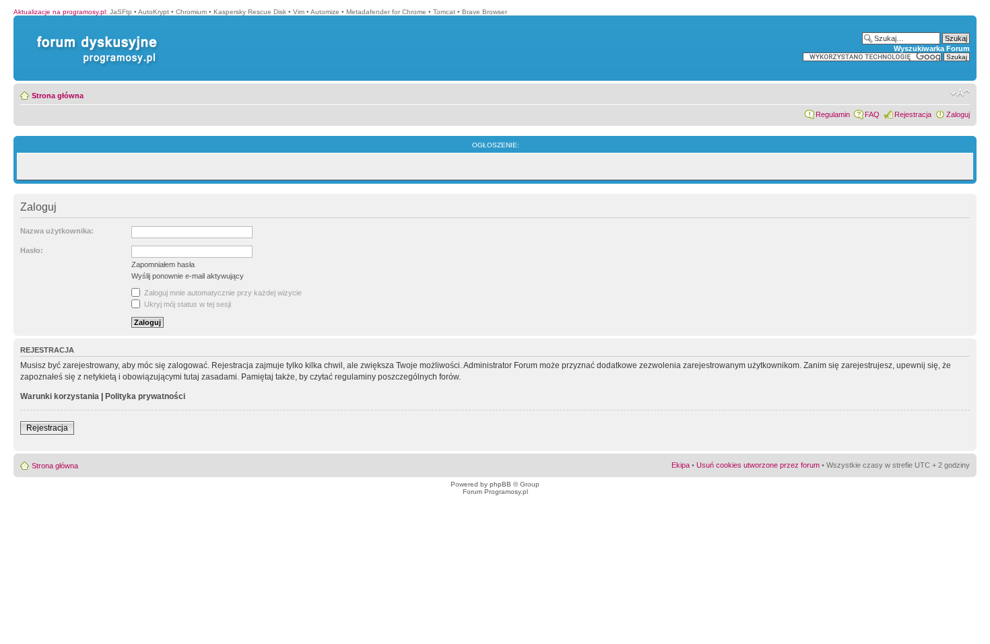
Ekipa (680, 465)
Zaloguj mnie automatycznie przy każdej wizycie (222, 293)
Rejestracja (912, 114)
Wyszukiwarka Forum (932, 48)
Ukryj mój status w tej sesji (186, 304)
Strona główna (58, 96)
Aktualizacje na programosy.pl (59, 11)
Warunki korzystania (59, 396)
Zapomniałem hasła (163, 264)
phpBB (500, 484)
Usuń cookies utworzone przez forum (758, 465)
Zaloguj (958, 114)
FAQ (872, 114)
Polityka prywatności (145, 396)
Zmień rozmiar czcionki (960, 93)
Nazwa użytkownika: (57, 231)
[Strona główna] (94, 36)
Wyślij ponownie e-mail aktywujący (187, 276)
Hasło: (31, 250)
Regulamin (833, 114)
